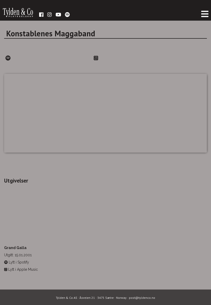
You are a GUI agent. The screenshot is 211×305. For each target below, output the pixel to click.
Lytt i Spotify (18, 262)
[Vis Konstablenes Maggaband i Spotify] (8, 58)
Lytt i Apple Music (22, 269)
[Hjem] (18, 15)
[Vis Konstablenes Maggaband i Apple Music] (96, 58)
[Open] (204, 14)
